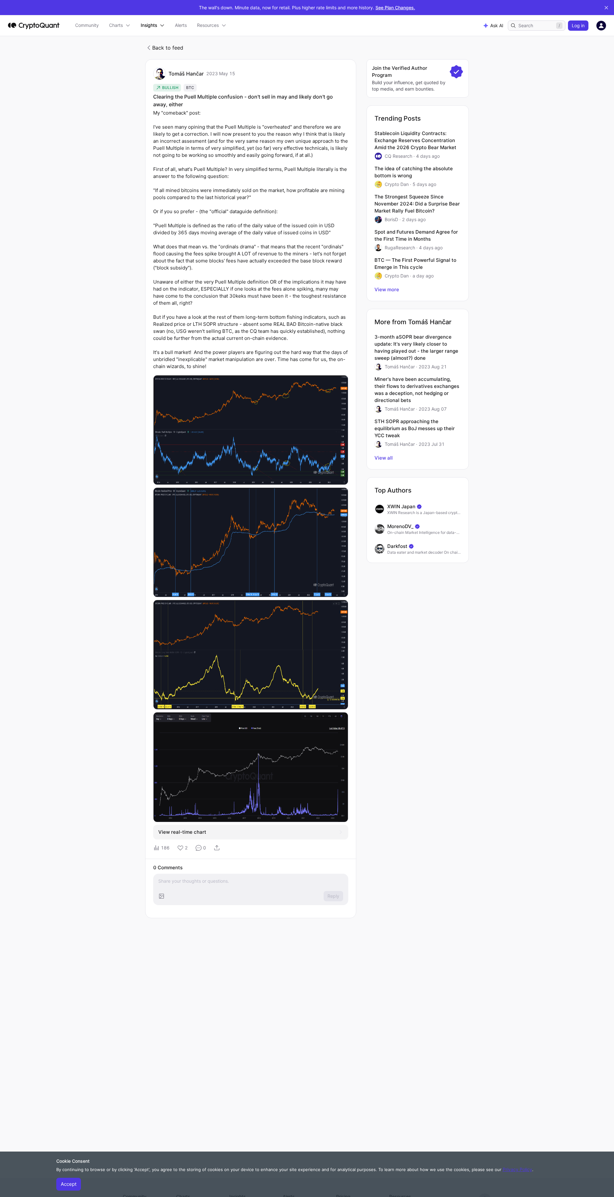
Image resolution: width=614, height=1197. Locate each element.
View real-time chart (182, 832)
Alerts (181, 25)
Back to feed (167, 47)
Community (87, 25)
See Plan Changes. (395, 7)
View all (383, 458)
